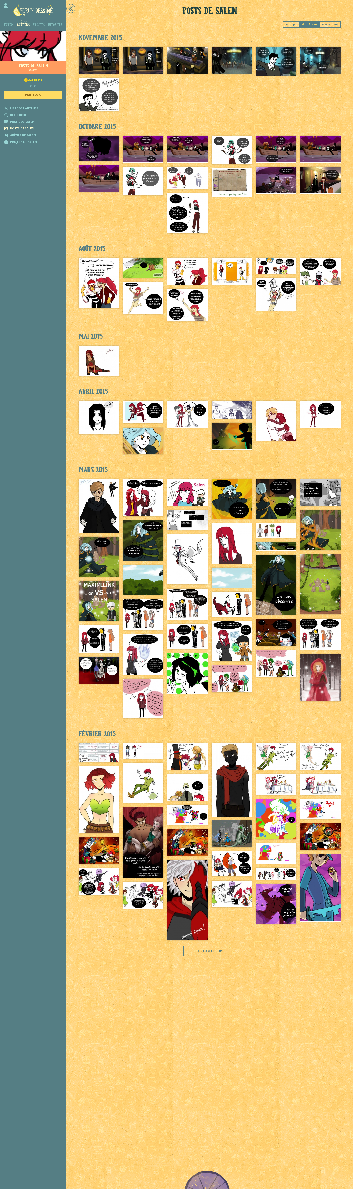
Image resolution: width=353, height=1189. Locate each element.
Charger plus (212, 951)
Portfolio (33, 95)
